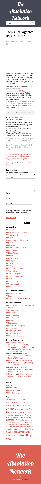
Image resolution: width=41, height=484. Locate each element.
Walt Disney (29, 432)
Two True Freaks (14, 333)
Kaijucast (11, 313)
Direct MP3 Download (15, 117)
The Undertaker (28, 426)
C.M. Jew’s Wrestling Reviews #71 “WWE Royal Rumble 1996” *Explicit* (20, 356)
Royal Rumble (13, 424)
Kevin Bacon (19, 147)
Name (9, 193)
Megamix (11, 245)
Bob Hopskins (16, 145)
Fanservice (15, 417)
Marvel (12, 422)
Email (8, 198)
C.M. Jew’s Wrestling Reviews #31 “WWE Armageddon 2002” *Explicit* (20, 376)
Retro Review (13, 258)
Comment (10, 177)
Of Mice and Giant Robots (17, 248)
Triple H (8, 432)
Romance (25, 422)
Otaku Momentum (14, 250)
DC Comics (20, 415)
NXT (20, 422)
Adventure (10, 402)
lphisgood (11, 360)
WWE (9, 439)
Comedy (20, 412)
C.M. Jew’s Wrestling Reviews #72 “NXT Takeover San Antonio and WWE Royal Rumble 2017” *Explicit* (19, 157)
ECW (11, 417)
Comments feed (14, 390)
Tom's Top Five (13, 279)
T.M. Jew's (11, 266)
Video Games (18, 431)
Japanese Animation (24, 417)
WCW (8, 435)
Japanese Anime (13, 419)
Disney (28, 415)
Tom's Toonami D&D (15, 276)
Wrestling (26, 435)
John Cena (25, 420)
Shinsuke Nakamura (23, 424)
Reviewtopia (12, 323)
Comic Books (27, 412)
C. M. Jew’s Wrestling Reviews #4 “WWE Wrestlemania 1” (20, 350)
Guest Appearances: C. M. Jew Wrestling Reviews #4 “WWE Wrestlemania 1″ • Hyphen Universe (21, 345)
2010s (18, 400)
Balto (8, 145)
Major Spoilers (13, 315)
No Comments (26, 41)
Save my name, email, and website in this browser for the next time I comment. (19, 213)
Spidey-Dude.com (14, 328)
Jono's (10, 243)
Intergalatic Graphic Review (18, 240)
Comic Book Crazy (14, 293)
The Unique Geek (14, 331)
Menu (9, 23)
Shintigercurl (13, 261)
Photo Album (13, 253)
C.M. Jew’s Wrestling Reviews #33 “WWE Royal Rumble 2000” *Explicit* (20, 369)
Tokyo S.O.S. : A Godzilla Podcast (19, 299)
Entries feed (12, 388)
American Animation (13, 143)
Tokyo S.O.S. (12, 271)
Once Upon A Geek (15, 318)
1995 (18, 141)
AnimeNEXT (19, 409)
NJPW (17, 422)
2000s (14, 400)
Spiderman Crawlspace (16, 326)
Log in (10, 385)
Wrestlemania (14, 435)
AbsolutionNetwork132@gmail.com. (19, 91)
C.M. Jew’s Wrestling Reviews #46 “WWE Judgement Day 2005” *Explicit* (20, 362)
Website (9, 203)
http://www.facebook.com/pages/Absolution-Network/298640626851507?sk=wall (20, 103)
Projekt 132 (12, 296)
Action (23, 399)
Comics (8, 415)
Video (10, 286)
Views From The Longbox (17, 336)
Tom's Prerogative (27, 139)
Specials (11, 263)
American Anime (27, 143)
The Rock (21, 426)
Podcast (17, 139)
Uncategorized (13, 284)
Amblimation (25, 141)
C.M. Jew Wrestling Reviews (17, 232)
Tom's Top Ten (13, 281)
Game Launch (13, 235)
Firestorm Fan (13, 310)
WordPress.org (13, 393)
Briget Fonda (26, 145)
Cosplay (14, 415)
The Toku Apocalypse (15, 268)
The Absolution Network (20, 463)
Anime (10, 409)
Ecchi (8, 417)
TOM (8, 429)
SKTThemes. (25, 479)
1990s (13, 141)
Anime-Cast (12, 230)
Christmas (13, 412)
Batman (26, 409)
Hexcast (11, 238)
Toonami (29, 428)
